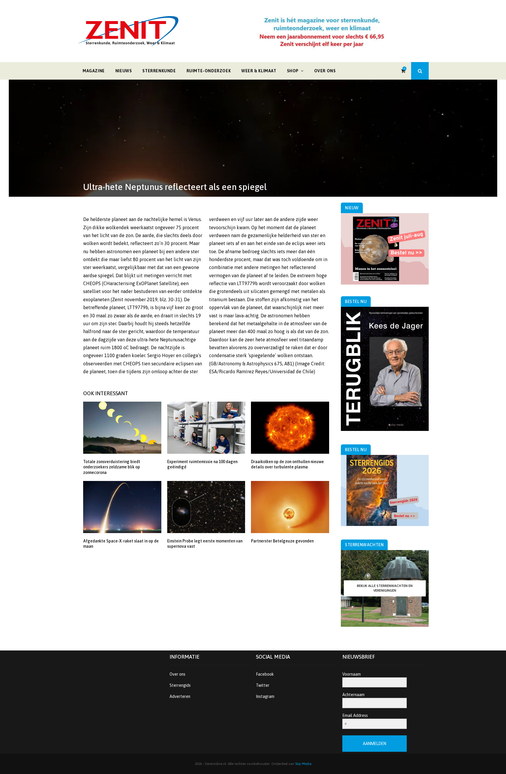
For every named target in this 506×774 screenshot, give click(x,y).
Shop (293, 71)
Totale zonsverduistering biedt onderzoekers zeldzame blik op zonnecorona (111, 467)
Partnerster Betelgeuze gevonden (282, 541)
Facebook (265, 674)
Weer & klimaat (258, 71)
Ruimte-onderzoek (209, 71)
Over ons (325, 71)
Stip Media (303, 764)
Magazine (94, 71)
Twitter (262, 685)
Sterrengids (180, 685)
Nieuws (123, 71)
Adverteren (180, 696)
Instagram (265, 696)
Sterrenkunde (159, 71)
